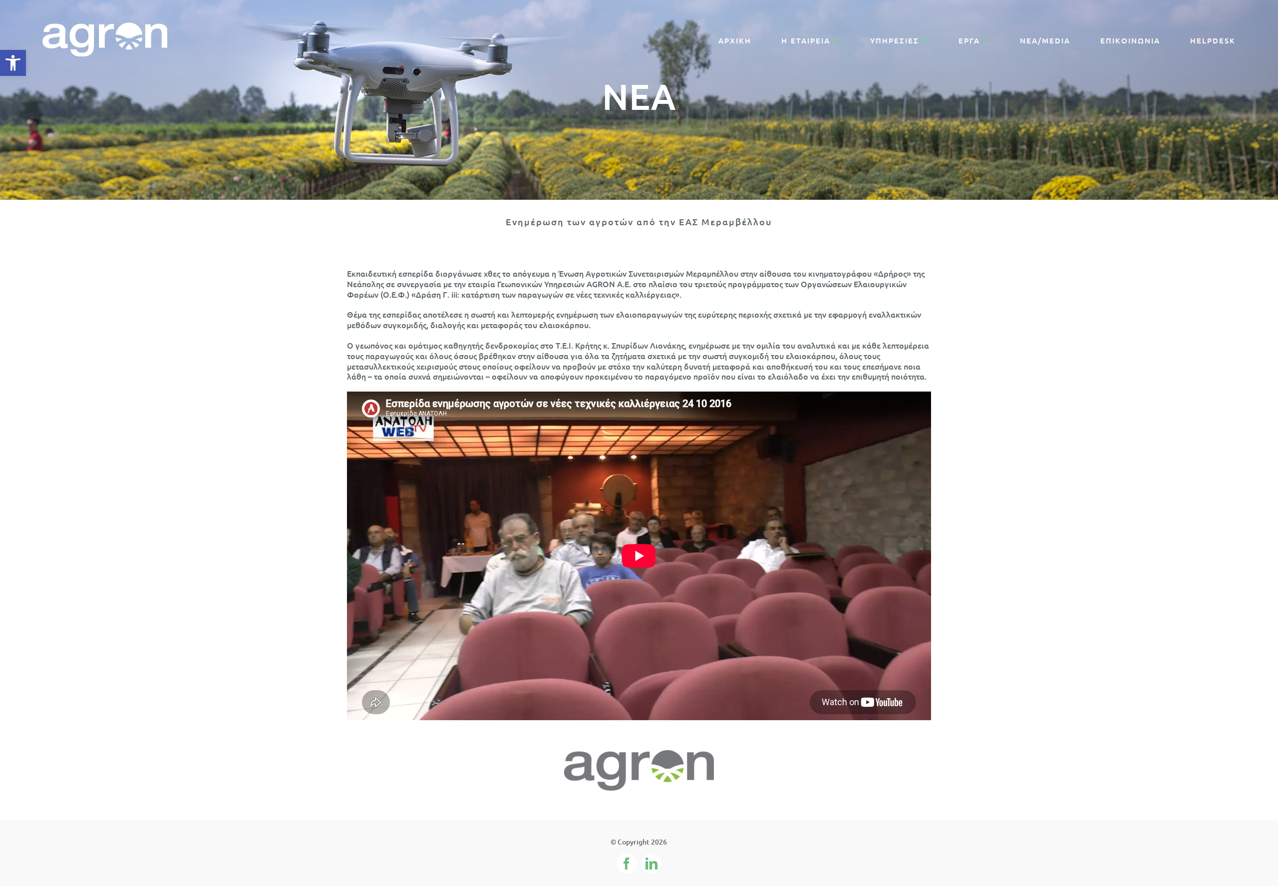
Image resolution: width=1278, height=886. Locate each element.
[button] (13, 63)
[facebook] (627, 864)
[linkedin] (651, 864)
